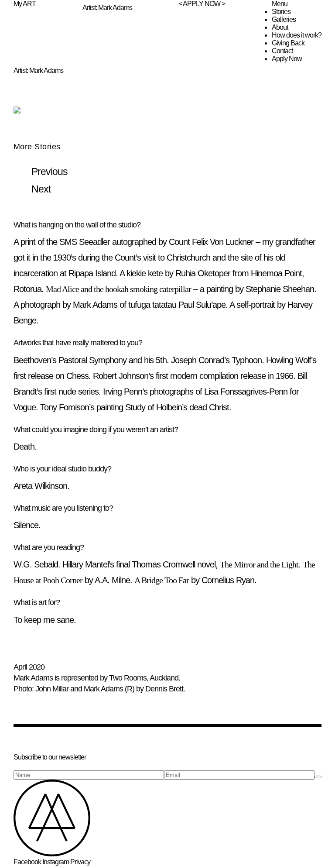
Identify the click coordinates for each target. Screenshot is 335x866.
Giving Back (288, 43)
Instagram (55, 862)
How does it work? (296, 35)
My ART (25, 3)
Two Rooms (128, 678)
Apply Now (287, 58)
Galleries (284, 19)
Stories (281, 11)
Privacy (80, 862)
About (280, 27)
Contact (282, 51)
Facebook (27, 862)
